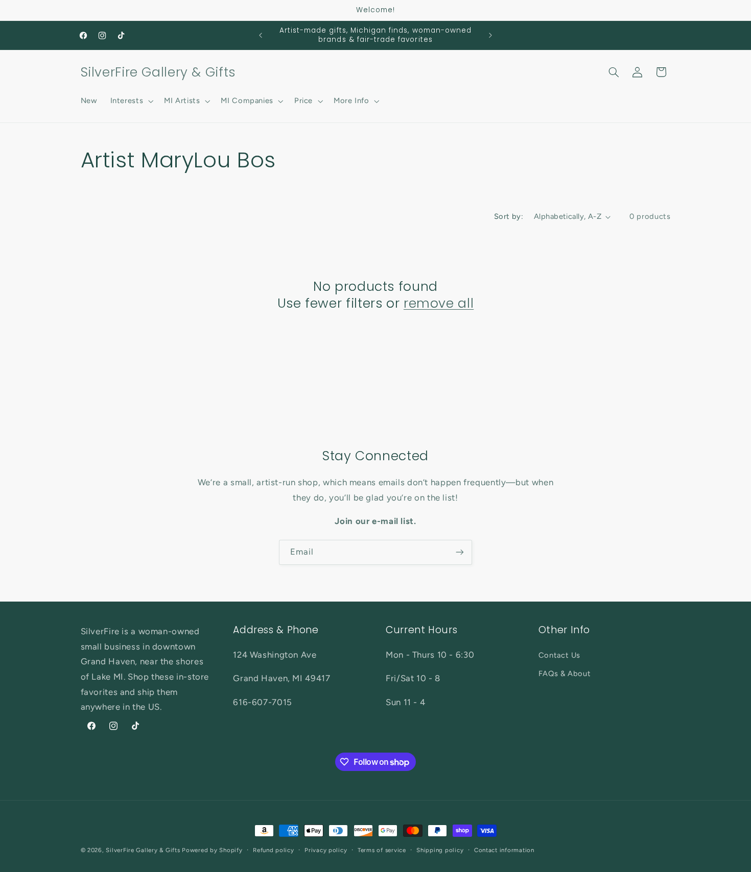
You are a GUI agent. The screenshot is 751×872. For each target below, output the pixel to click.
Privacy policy (325, 850)
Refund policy (273, 850)
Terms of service (382, 850)
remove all (439, 303)
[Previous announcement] (260, 35)
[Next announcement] (490, 35)
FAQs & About (564, 673)
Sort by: (508, 216)
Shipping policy (439, 850)
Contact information (504, 850)
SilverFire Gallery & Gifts (143, 850)
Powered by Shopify (212, 850)
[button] (131, 101)
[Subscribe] (460, 552)
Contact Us (559, 655)
